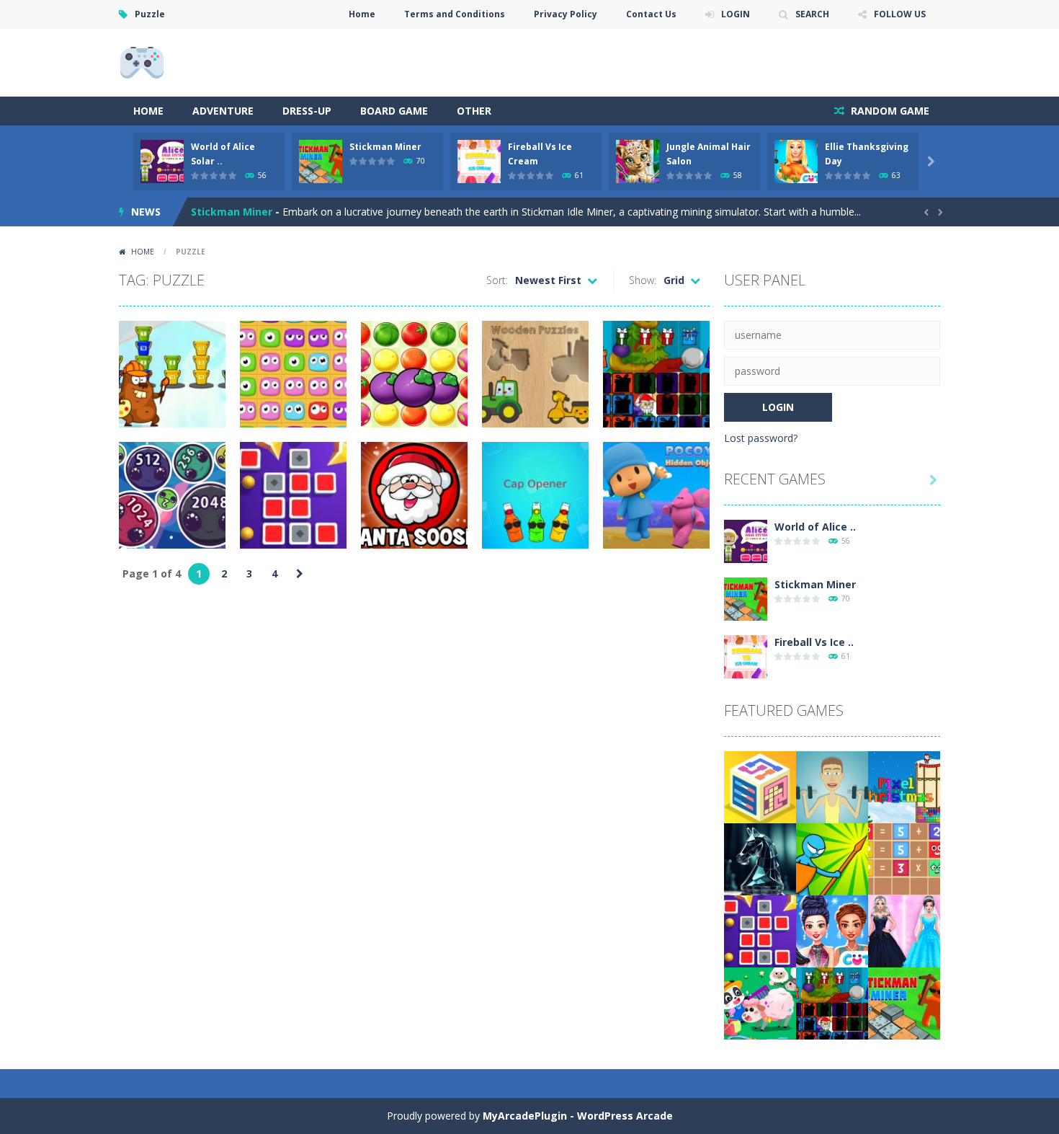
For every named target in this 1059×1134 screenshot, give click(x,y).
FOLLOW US (900, 14)
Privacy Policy (565, 14)
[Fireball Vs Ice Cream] (745, 656)
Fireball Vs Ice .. (814, 642)
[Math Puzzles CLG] (904, 858)
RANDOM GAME (888, 111)
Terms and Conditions (454, 14)
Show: (642, 280)
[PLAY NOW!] (162, 160)
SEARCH (812, 14)
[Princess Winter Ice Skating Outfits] (832, 930)
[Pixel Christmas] (904, 786)
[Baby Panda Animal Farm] (760, 1002)
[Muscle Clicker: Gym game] (832, 786)
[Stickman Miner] (745, 598)
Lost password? (760, 438)
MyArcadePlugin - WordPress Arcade (578, 1115)
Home (362, 14)
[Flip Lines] (760, 930)
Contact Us (651, 14)
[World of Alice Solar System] (745, 540)
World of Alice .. (815, 526)
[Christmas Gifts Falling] (832, 1002)
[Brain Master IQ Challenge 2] (760, 786)
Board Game (394, 111)
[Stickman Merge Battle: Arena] (832, 858)
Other (474, 111)
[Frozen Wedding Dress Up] (904, 930)
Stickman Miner (385, 147)
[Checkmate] (760, 858)
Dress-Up (306, 111)
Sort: (497, 280)
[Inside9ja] (142, 61)
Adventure (223, 111)
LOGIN (735, 14)
